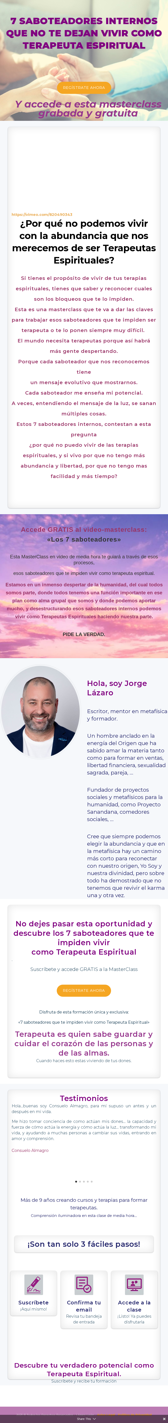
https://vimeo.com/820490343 (42, 214)
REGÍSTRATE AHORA (84, 87)
